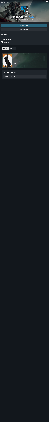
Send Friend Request (24, 25)
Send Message (24, 29)
